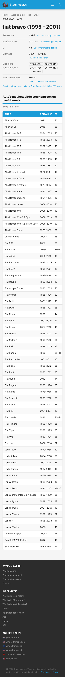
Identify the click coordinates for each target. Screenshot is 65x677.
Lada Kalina (11, 456)
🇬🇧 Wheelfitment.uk (12, 650)
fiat (29, 15)
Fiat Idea (9, 320)
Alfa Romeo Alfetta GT (16, 185)
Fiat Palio (9, 346)
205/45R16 (36, 67)
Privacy (56, 672)
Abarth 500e (11, 120)
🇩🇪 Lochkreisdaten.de (14, 654)
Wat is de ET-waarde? (14, 600)
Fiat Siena (10, 404)
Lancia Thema (12, 514)
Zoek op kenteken (12, 579)
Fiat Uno (9, 436)
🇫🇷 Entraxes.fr (10, 658)
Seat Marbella (12, 546)
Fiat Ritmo (10, 391)
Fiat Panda (10, 352)
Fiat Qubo (10, 378)
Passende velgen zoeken (48, 35)
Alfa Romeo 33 (12, 159)
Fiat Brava (10, 269)
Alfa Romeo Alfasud (15, 172)
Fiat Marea (10, 333)
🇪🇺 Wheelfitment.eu (13, 646)
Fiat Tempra (11, 423)
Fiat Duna (10, 307)
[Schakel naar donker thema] (60, 4)
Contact (7, 583)
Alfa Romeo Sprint (14, 230)
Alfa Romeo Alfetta (14, 178)
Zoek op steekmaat (12, 575)
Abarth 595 (11, 126)
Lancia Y (9, 520)
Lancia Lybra (11, 501)
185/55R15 (50, 64)
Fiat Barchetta (12, 262)
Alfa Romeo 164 (13, 152)
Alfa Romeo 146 (13, 139)
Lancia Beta (11, 475)
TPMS (6, 608)
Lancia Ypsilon (12, 527)
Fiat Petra (10, 365)
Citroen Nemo (12, 236)
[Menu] (52, 5)
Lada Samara (11, 469)
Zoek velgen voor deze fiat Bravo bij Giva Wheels (32, 86)
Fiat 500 (9, 243)
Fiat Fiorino (10, 314)
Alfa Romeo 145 (13, 133)
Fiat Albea (10, 256)
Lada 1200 (10, 449)
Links (5, 621)
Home (6, 15)
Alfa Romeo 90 (12, 165)
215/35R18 (35, 71)
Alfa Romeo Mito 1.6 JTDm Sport (21, 223)
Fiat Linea (10, 327)
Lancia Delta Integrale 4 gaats (20, 494)
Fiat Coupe (10, 281)
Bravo (37, 15)
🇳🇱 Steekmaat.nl (11, 637)
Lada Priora (11, 462)
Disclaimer (46, 672)
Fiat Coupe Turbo (14, 288)
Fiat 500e (10, 249)
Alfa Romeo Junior (14, 204)
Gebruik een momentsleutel (43, 81)
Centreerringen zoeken (50, 41)
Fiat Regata (11, 385)
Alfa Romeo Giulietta (15, 197)
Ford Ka (9, 443)
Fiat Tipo (9, 430)
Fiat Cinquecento (13, 275)
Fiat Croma (10, 294)
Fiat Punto (10, 372)
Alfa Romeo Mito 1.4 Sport (18, 217)
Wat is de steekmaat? (13, 596)
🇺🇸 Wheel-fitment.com (14, 642)
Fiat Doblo (10, 301)
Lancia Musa (11, 507)
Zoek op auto (18, 15)
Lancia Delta (11, 488)
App (4, 617)
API (4, 625)
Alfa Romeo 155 (13, 146)
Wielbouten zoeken (39, 58)
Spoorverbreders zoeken (45, 48)
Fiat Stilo (9, 410)
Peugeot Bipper (13, 533)
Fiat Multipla (11, 340)
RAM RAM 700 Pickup (16, 540)
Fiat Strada (10, 417)
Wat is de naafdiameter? (15, 604)
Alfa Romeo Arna (13, 191)
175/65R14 (36, 64)
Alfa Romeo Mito (13, 210)
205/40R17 (50, 67)
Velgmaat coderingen (13, 612)
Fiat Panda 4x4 (13, 359)
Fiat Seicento (11, 398)
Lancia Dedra (11, 482)
